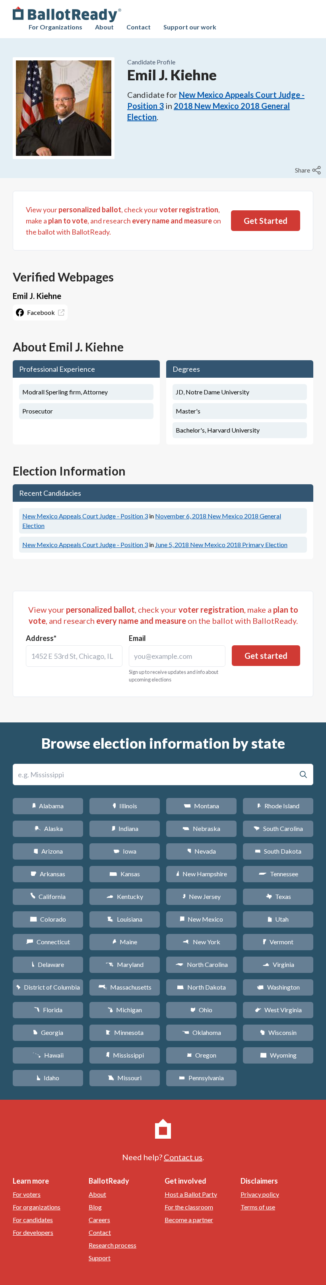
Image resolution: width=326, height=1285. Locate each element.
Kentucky (124, 896)
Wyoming (278, 1055)
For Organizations (55, 27)
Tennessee (278, 873)
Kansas (124, 873)
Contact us (183, 1157)
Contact (138, 27)
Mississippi (125, 1055)
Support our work (189, 27)
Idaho (48, 1077)
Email (137, 638)
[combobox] (74, 656)
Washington (278, 987)
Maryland (125, 964)
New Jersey (201, 896)
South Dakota (278, 851)
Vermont (278, 941)
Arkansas (48, 873)
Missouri (125, 1077)
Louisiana (124, 919)
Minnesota (125, 1032)
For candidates (33, 1219)
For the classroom (189, 1207)
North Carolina (201, 964)
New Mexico (201, 919)
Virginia (278, 964)
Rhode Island (278, 805)
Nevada (201, 851)
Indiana (124, 828)
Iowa (124, 851)
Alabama (48, 805)
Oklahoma (201, 1032)
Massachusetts (124, 987)
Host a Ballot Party (191, 1194)
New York (201, 941)
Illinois (125, 805)
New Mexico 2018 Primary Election (221, 544)
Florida (48, 1009)
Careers (99, 1219)
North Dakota (201, 987)
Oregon (201, 1055)
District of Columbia (48, 987)
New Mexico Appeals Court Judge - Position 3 (85, 516)
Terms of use (258, 1207)
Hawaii (48, 1055)
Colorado (48, 919)
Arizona (48, 851)
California (48, 896)
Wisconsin (278, 1032)
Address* (41, 638)
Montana (201, 805)
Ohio (201, 1009)
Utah (278, 919)
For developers (33, 1232)
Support (100, 1258)
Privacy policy (260, 1194)
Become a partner (189, 1219)
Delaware (48, 964)
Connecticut (48, 941)
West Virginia (278, 1009)
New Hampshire (201, 873)
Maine (125, 941)
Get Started (265, 220)
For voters (27, 1194)
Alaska (48, 828)
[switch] (309, 170)
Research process (112, 1245)
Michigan (124, 1009)
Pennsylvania (201, 1077)
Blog (95, 1207)
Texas (278, 896)
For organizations (36, 1207)
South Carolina (278, 828)
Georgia (48, 1032)
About (104, 27)
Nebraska (201, 828)
